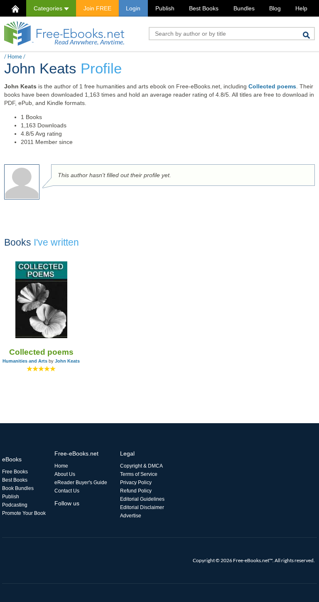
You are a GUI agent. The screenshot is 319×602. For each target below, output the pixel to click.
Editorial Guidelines (142, 499)
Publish (164, 8)
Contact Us (66, 491)
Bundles (244, 8)
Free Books (15, 472)
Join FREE (97, 8)
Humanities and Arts (24, 360)
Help (301, 8)
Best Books (203, 8)
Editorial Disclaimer (142, 507)
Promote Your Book (24, 513)
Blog (275, 8)
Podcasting (14, 505)
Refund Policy (136, 491)
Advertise (130, 516)
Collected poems (272, 86)
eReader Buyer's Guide (80, 482)
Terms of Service (138, 474)
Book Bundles (18, 488)
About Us (64, 474)
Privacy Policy (136, 482)
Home (14, 56)
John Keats (67, 360)
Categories (49, 8)
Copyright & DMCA (141, 466)
